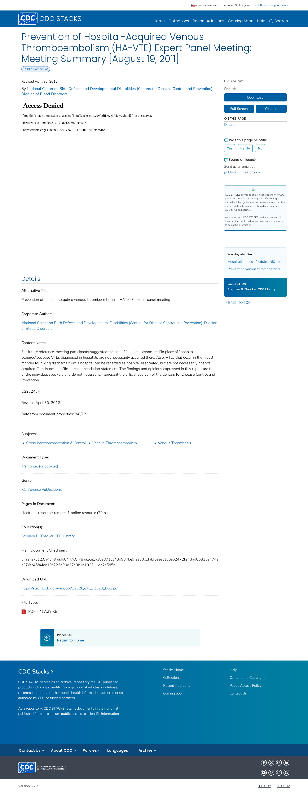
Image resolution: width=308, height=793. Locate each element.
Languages (117, 750)
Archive (145, 750)
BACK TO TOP (239, 302)
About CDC (61, 750)
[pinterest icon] (271, 772)
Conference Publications (42, 489)
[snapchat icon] (279, 772)
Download (255, 97)
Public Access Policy (245, 685)
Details (229, 124)
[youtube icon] (263, 772)
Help (261, 20)
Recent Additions (208, 20)
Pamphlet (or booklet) (40, 466)
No (260, 148)
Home (159, 20)
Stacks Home (173, 669)
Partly (245, 148)
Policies (90, 750)
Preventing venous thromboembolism (255, 269)
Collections (178, 20)
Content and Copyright (247, 677)
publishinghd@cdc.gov (242, 172)
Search (281, 20)
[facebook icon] (263, 762)
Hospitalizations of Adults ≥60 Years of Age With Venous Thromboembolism (255, 261)
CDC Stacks (33, 672)
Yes (229, 148)
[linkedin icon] (286, 762)
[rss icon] (286, 772)
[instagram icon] (279, 762)
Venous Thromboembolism (114, 442)
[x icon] (271, 762)
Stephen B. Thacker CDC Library (48, 536)
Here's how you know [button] (273, 5)
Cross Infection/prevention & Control (56, 442)
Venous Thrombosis (174, 442)
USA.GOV (283, 786)
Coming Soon (240, 20)
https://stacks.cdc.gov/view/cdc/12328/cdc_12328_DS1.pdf (70, 588)
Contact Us (238, 693)
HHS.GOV (264, 786)
